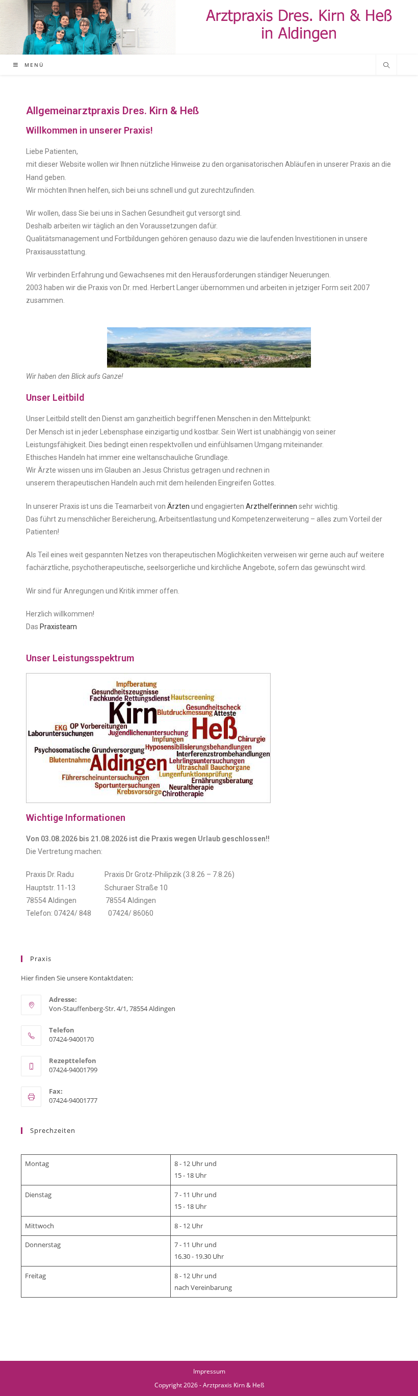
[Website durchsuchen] (386, 65)
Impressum (209, 1371)
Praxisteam (58, 627)
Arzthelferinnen (271, 506)
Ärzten (178, 506)
